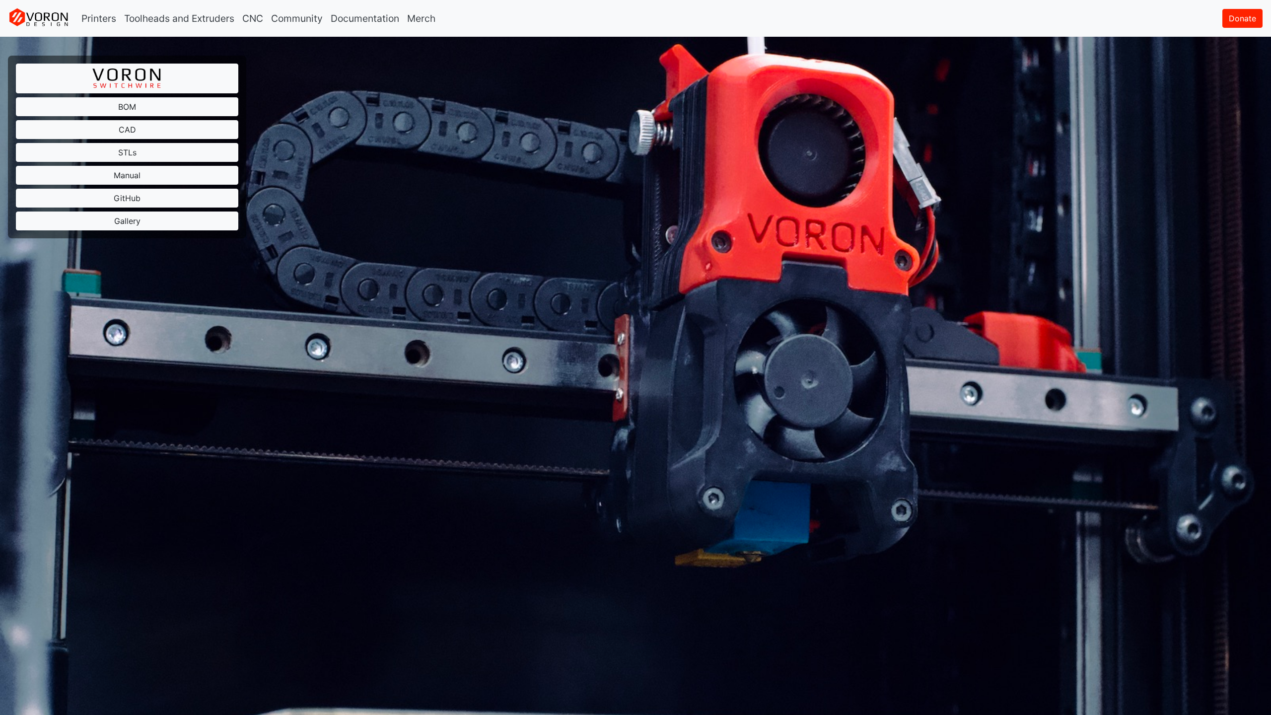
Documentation (365, 18)
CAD (127, 130)
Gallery (127, 221)
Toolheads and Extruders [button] (179, 18)
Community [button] (297, 18)
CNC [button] (252, 18)
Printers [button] (98, 18)
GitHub (127, 198)
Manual (127, 175)
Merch (421, 18)
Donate (1242, 18)
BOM (127, 107)
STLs (127, 152)
